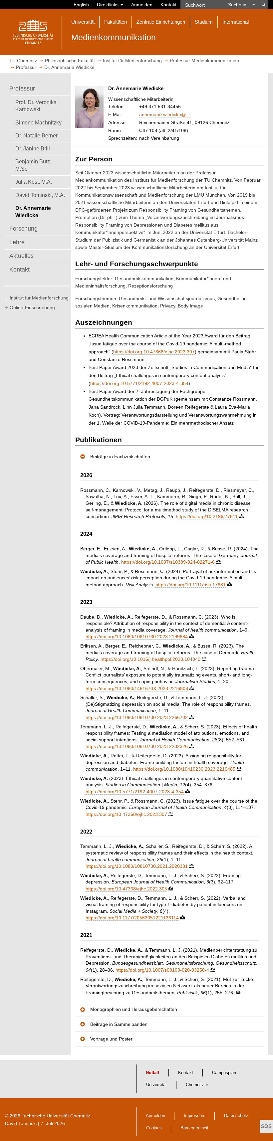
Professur (22, 88)
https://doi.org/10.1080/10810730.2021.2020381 (137, 866)
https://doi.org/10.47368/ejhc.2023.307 (126, 814)
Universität (156, 1084)
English (81, 4)
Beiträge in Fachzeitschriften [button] (120, 456)
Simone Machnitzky (38, 122)
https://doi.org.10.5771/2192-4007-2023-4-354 (139, 383)
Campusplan (224, 1072)
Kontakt (168, 4)
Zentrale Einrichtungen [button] (160, 22)
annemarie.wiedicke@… (164, 114)
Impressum (194, 1115)
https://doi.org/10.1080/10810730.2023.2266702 (137, 717)
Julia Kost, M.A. (33, 182)
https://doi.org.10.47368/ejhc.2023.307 (154, 351)
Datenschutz (236, 1115)
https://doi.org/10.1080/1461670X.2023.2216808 (137, 688)
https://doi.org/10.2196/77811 (207, 516)
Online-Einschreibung (32, 307)
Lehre (17, 242)
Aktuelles (21, 256)
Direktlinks (108, 4)
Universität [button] (83, 22)
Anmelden (141, 4)
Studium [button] (204, 22)
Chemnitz (195, 1084)
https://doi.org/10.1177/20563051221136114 (132, 917)
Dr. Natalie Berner (36, 135)
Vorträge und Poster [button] (111, 1039)
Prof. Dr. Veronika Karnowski (36, 105)
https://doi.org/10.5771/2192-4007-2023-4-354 (135, 791)
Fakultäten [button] (115, 22)
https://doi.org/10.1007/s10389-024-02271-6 (168, 562)
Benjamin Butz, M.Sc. (33, 165)
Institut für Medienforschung (39, 297)
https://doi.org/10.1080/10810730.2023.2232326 (137, 746)
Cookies (154, 1128)
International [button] (235, 22)
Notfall (152, 1072)
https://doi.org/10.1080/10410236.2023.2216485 (184, 769)
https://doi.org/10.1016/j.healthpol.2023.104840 (150, 659)
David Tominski (21, 1123)
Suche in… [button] (240, 4)
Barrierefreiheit (194, 1128)
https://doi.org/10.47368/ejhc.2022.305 (126, 888)
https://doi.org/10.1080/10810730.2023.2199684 (137, 636)
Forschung (23, 228)
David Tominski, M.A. (40, 195)
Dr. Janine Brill (32, 148)
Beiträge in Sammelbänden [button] (118, 1024)
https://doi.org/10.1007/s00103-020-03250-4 (162, 970)
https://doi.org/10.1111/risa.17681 (190, 584)
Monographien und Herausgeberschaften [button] (133, 1009)
